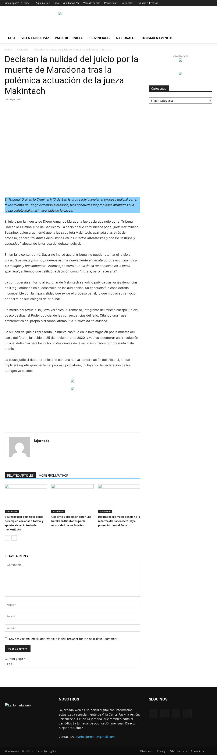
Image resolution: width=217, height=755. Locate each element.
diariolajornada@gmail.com (95, 737)
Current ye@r (15, 658)
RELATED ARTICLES (20, 475)
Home (8, 49)
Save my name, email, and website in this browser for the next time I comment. (63, 639)
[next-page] (14, 538)
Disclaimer (146, 751)
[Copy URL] (93, 414)
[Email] (64, 414)
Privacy (161, 751)
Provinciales (110, 2)
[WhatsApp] (54, 414)
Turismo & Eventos (147, 2)
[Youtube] (209, 3)
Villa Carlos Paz (71, 2)
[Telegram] (83, 414)
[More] (103, 414)
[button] (182, 2)
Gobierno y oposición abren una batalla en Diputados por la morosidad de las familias (71, 521)
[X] (202, 3)
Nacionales (127, 2)
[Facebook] (188, 3)
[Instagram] (195, 3)
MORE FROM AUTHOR (53, 475)
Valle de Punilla (91, 2)
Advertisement (178, 751)
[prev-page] (7, 538)
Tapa (56, 2)
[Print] (73, 414)
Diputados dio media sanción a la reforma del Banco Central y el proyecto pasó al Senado (119, 521)
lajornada (42, 440)
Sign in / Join (43, 2)
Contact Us (197, 751)
